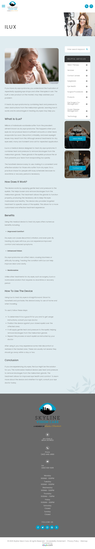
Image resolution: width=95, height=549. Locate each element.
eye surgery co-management (73, 103)
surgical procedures (75, 92)
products (70, 97)
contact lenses (73, 76)
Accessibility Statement (56, 541)
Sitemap (84, 541)
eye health (71, 86)
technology (72, 116)
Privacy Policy (73, 541)
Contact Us (77, 168)
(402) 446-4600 (47, 454)
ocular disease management (73, 110)
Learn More (77, 138)
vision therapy (73, 65)
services (70, 70)
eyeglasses (71, 81)
